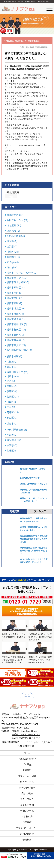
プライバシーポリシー (27, 828)
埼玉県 (10, 241)
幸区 (9, 407)
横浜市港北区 (14, 308)
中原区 (10, 386)
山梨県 (10, 246)
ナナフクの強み (27, 787)
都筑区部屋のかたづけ (34, 69)
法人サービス (27, 782)
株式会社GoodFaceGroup (24, 731)
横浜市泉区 (13, 303)
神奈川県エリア (15, 372)
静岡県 (10, 445)
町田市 (10, 367)
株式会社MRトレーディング (26, 734)
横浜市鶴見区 (14, 345)
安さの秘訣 (27, 793)
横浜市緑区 (13, 356)
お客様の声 (13, 215)
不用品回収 (9, 41)
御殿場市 (11, 257)
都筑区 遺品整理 (16, 69)
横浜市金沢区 (14, 335)
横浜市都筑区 (33, 41)
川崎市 (10, 376)
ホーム (27, 753)
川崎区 (10, 251)
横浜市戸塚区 (14, 287)
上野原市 (11, 230)
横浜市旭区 (13, 293)
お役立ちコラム (15, 220)
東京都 (10, 267)
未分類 (10, 262)
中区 (9, 381)
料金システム (27, 810)
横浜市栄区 (13, 298)
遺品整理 (11, 440)
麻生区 (10, 417)
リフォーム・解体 (27, 776)
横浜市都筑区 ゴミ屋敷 (20, 66)
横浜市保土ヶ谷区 (16, 282)
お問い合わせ (27, 833)
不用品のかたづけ (27, 758)
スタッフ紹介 (27, 799)
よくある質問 (27, 805)
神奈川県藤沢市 (15, 429)
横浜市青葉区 (14, 340)
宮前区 (10, 396)
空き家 (10, 435)
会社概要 (27, 839)
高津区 (10, 412)
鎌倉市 (10, 423)
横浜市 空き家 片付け (20, 272)
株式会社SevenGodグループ (26, 737)
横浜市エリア (21, 41)
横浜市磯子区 (14, 319)
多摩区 (10, 391)
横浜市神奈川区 (15, 324)
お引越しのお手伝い (17, 349)
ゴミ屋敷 (11, 225)
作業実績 (27, 822)
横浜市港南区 (14, 314)
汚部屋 (10, 361)
